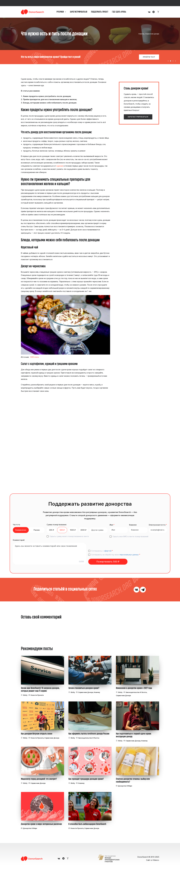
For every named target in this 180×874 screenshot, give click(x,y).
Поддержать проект (99, 12)
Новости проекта (37, 695)
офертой (107, 551)
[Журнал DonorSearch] (32, 11)
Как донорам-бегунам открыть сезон (36, 734)
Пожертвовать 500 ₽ (107, 561)
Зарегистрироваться (78, 12)
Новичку (141, 34)
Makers (156, 860)
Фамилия (133, 525)
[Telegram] (143, 590)
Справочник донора (152, 34)
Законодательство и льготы (136, 692)
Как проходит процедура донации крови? (86, 779)
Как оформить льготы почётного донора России (88, 734)
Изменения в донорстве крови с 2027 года (134, 688)
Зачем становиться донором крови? (83, 688)
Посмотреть (149, 57)
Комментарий (18, 540)
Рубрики (60, 12)
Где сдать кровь (119, 12)
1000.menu (34, 357)
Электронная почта (158, 525)
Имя (112, 525)
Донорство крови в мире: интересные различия (41, 824)
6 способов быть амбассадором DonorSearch (87, 824)
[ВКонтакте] (136, 590)
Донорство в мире (125, 786)
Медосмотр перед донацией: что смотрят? (39, 779)
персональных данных (129, 555)
